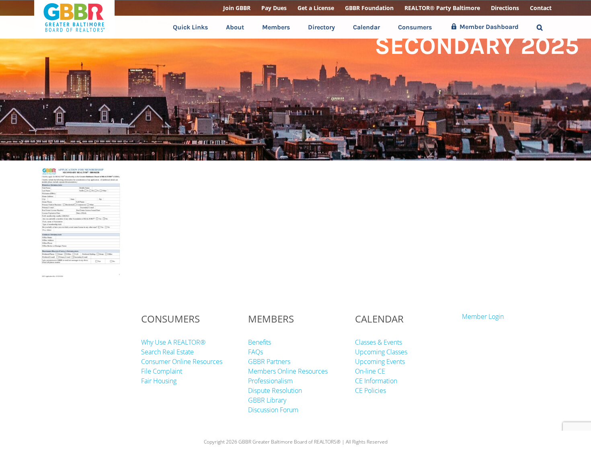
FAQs (255, 351)
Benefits (259, 342)
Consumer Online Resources (181, 361)
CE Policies (370, 390)
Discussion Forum (273, 409)
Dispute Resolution (275, 390)
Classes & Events (378, 342)
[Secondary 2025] (80, 165)
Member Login (483, 316)
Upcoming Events (380, 361)
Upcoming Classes (381, 351)
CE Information (376, 380)
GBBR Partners (269, 361)
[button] (540, 27)
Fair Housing (158, 380)
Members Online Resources (288, 371)
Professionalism (270, 380)
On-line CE (370, 371)
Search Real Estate (167, 351)
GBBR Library (267, 400)
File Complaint (161, 371)
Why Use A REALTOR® (173, 342)
